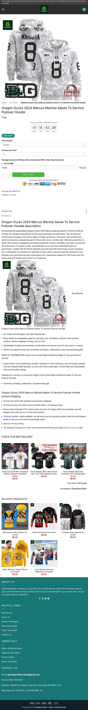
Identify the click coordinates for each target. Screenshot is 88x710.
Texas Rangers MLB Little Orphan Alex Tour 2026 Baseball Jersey (44, 473)
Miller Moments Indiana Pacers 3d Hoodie (15, 570)
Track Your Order (9, 630)
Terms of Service (9, 662)
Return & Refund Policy (12, 648)
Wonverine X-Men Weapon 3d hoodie (15, 533)
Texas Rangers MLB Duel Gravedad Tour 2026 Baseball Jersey (73, 474)
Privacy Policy (8, 657)
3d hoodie (13, 103)
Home (4, 103)
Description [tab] (7, 211)
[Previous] (1, 462)
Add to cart (28, 174)
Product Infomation (10, 621)
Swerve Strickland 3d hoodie (44, 532)
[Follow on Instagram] (43, 599)
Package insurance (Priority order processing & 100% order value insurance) (33, 160)
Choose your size (9, 150)
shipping (74, 428)
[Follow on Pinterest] (48, 599)
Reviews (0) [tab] (6, 216)
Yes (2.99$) (8, 164)
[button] (3, 9)
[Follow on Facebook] (40, 599)
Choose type (7, 141)
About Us (6, 617)
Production (8, 405)
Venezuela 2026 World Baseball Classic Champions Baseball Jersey (15, 474)
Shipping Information (11, 653)
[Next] (86, 462)
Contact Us (7, 635)
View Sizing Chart (9, 626)
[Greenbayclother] (44, 9)
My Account (7, 613)
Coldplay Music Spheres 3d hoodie (73, 533)
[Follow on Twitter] (45, 599)
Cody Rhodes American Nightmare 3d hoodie (44, 570)
